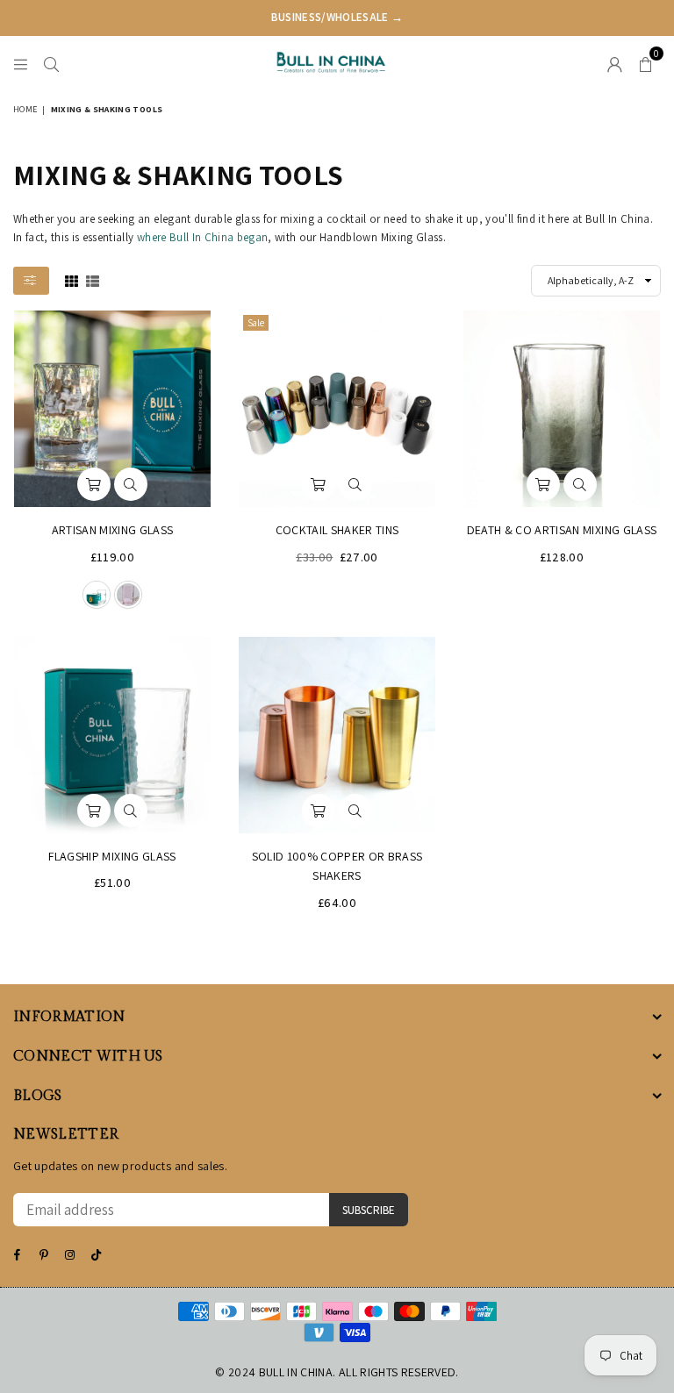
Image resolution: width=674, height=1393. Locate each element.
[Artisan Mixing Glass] (112, 409)
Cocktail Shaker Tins (337, 530)
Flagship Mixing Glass (112, 856)
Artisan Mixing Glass (113, 530)
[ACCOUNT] (614, 62)
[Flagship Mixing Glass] (112, 735)
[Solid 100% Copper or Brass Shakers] (337, 735)
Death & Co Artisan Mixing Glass (562, 530)
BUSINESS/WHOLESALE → (337, 17)
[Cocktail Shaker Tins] (337, 409)
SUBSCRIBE (368, 1210)
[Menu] (20, 62)
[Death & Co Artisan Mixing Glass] (561, 409)
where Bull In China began (203, 237)
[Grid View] (71, 280)
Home (25, 109)
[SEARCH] (51, 62)
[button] (645, 62)
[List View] (92, 280)
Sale (255, 323)
